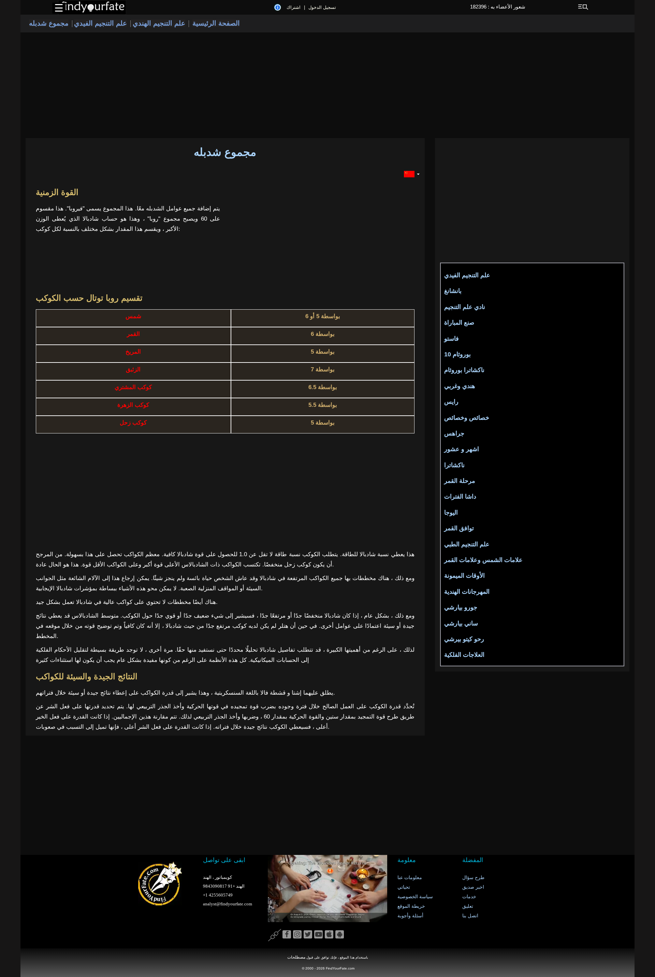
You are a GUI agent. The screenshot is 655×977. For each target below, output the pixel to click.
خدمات (469, 896)
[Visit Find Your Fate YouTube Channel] (318, 934)
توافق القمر (459, 528)
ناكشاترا (454, 465)
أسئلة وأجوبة (410, 915)
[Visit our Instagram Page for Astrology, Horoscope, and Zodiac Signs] (297, 934)
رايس (451, 401)
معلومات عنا (409, 877)
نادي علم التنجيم (464, 307)
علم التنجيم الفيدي (100, 23)
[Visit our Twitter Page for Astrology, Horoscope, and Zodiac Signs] (308, 934)
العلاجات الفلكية (464, 654)
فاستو (451, 338)
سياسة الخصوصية (415, 896)
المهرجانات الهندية (467, 591)
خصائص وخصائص (466, 417)
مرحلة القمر (459, 480)
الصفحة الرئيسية (216, 23)
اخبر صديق (473, 887)
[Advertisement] (327, 85)
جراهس (454, 433)
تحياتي (403, 887)
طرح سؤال (473, 877)
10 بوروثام (457, 354)
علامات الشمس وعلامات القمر (483, 560)
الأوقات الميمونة (464, 575)
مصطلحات (296, 957)
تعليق (467, 906)
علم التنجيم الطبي (467, 544)
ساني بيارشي (461, 623)
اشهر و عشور (461, 449)
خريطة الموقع (411, 906)
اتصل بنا (470, 915)
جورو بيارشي (460, 607)
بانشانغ (453, 290)
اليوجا (451, 512)
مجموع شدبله (49, 23)
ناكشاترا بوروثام (464, 370)
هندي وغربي (459, 386)
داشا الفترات (460, 496)
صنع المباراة (459, 322)
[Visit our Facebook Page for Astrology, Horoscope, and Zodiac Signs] (286, 934)
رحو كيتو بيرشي (464, 639)
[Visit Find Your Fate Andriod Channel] (339, 934)
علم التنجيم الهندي (158, 23)
